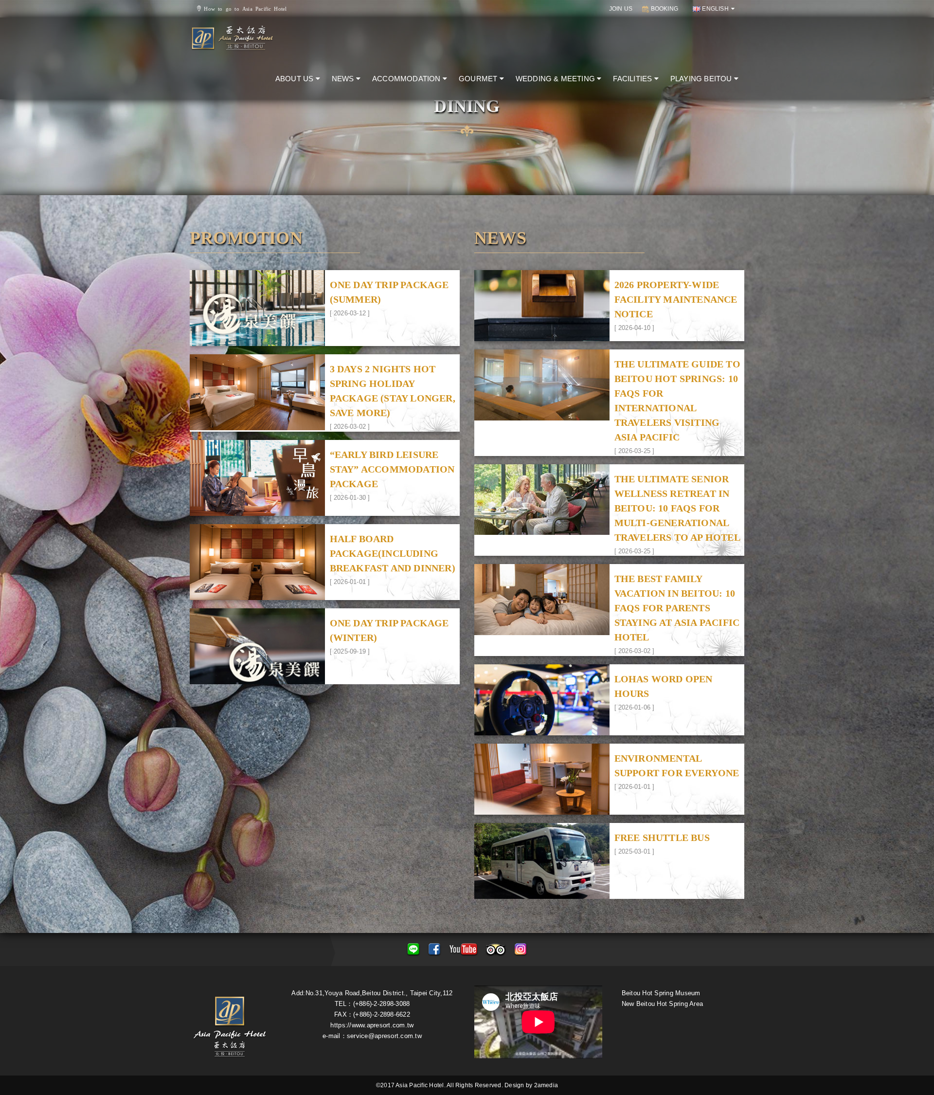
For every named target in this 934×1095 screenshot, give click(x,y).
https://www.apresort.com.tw (371, 1025)
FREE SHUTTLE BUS (662, 837)
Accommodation (407, 78)
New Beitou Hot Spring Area (662, 1003)
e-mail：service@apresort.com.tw (372, 1036)
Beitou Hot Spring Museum (661, 993)
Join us (620, 8)
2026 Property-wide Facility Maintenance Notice (675, 299)
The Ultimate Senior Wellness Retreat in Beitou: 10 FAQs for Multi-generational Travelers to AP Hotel (677, 508)
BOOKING (663, 8)
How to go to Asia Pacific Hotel (244, 8)
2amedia (546, 1085)
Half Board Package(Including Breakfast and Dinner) (392, 553)
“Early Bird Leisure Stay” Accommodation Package (392, 469)
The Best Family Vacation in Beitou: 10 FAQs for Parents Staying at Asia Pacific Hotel (677, 607)
